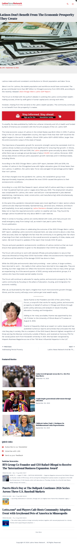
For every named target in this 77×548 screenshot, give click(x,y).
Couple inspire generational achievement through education (53, 399)
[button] (68, 4)
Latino (37, 150)
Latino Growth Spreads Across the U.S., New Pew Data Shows (53, 375)
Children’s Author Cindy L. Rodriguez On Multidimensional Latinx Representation (50, 424)
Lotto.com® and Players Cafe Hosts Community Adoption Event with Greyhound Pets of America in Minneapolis (37, 511)
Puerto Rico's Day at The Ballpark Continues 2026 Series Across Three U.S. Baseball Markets (36, 489)
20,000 (46, 153)
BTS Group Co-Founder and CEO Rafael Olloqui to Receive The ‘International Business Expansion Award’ (37, 466)
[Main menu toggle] (73, 4)
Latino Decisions (39, 208)
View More (38, 532)
